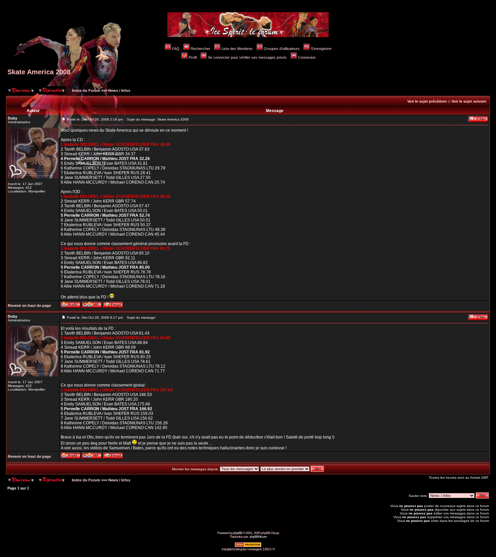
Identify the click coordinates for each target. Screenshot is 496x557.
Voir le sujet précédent (427, 101)
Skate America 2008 (39, 72)
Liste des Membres (237, 49)
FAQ (176, 49)
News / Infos (119, 90)
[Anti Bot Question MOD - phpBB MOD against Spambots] (248, 546)
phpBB (237, 533)
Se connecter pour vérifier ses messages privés (247, 57)
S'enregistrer (321, 49)
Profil (193, 57)
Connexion (306, 57)
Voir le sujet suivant (468, 101)
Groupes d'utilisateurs (282, 49)
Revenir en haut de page (29, 305)
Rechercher (200, 49)
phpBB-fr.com (258, 536)
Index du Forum (85, 90)
